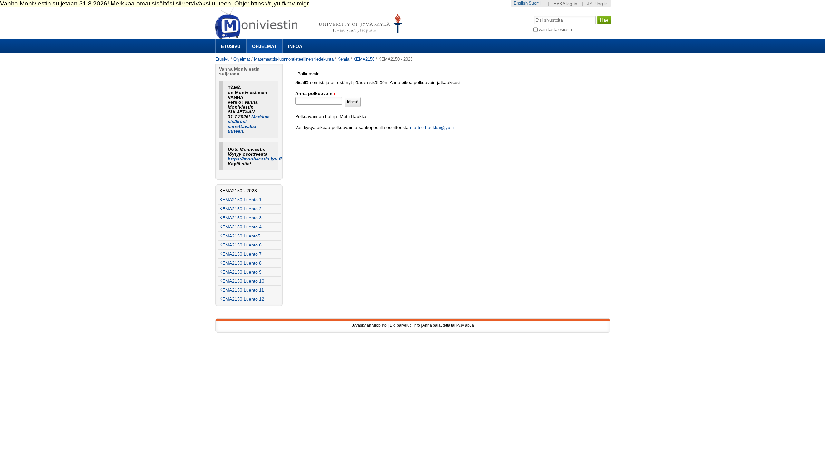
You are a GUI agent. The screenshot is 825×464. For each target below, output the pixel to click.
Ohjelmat (264, 46)
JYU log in (597, 3)
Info (416, 325)
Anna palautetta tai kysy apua (448, 325)
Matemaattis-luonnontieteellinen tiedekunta (294, 59)
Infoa (295, 46)
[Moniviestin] (310, 36)
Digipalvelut (400, 325)
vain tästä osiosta (555, 29)
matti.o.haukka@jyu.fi (432, 127)
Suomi (535, 3)
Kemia (343, 59)
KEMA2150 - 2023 (238, 190)
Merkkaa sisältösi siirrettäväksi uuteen (249, 124)
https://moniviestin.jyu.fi (255, 159)
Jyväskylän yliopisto (369, 325)
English (521, 3)
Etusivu (230, 46)
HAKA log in (565, 3)
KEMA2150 (364, 59)
